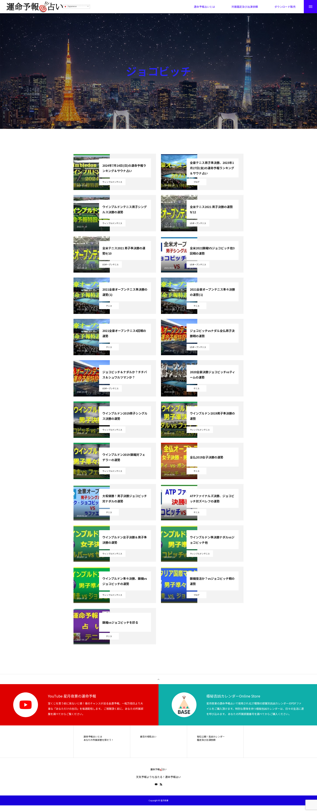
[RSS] (161, 784)
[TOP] (158, 679)
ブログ (196, 181)
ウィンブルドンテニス (112, 181)
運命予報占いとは (93, 736)
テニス (109, 305)
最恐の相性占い (148, 736)
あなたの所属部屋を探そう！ (99, 739)
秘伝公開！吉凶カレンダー (211, 736)
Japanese (72, 6)
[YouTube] (156, 784)
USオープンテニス (198, 223)
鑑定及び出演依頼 (206, 739)
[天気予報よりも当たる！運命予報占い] (35, 6)
